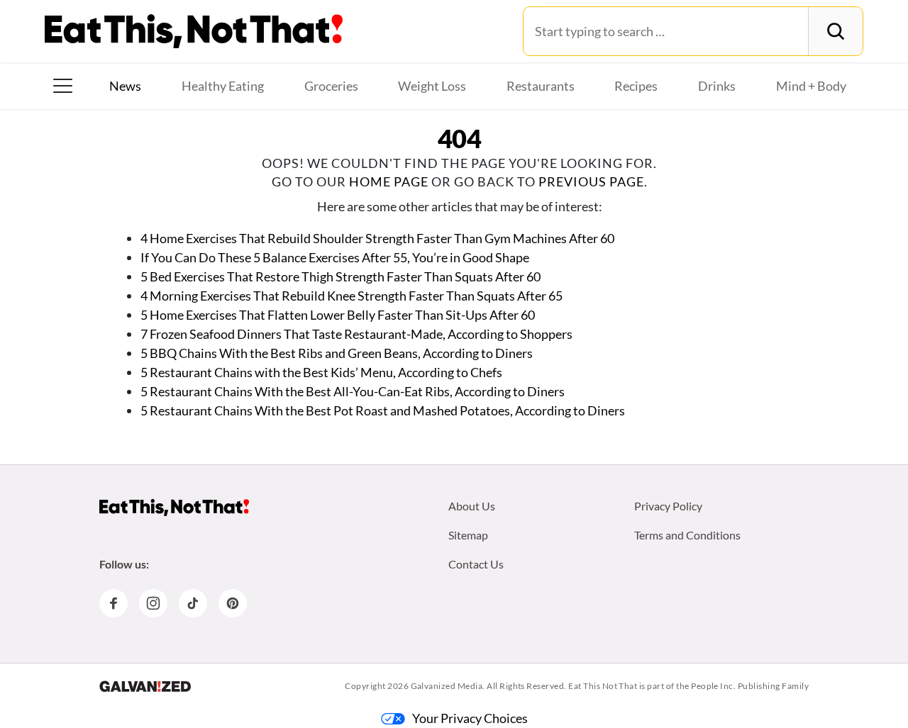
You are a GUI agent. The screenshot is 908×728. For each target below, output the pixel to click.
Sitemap (468, 535)
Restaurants (540, 86)
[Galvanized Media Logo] (145, 686)
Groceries (331, 86)
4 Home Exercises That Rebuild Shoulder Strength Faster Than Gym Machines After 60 (377, 238)
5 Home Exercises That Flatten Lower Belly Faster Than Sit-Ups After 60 (337, 315)
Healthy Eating (223, 86)
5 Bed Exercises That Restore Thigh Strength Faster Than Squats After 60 (340, 276)
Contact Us (476, 564)
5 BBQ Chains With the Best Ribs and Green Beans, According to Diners (336, 353)
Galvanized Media (447, 686)
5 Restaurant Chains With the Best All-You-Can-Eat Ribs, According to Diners (352, 391)
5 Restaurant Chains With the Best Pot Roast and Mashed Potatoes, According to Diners (382, 410)
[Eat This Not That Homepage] (194, 31)
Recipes (636, 86)
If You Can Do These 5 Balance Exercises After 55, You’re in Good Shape (334, 257)
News (125, 86)
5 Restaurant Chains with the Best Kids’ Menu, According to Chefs (321, 372)
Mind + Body (811, 86)
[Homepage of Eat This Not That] (174, 507)
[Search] (835, 31)
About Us (471, 506)
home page (388, 181)
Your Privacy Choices (470, 718)
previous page (591, 181)
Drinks (717, 86)
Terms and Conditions (687, 535)
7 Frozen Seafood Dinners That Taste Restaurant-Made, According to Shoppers (356, 334)
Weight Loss (432, 86)
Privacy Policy (668, 506)
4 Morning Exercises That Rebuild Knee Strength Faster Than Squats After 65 (351, 295)
